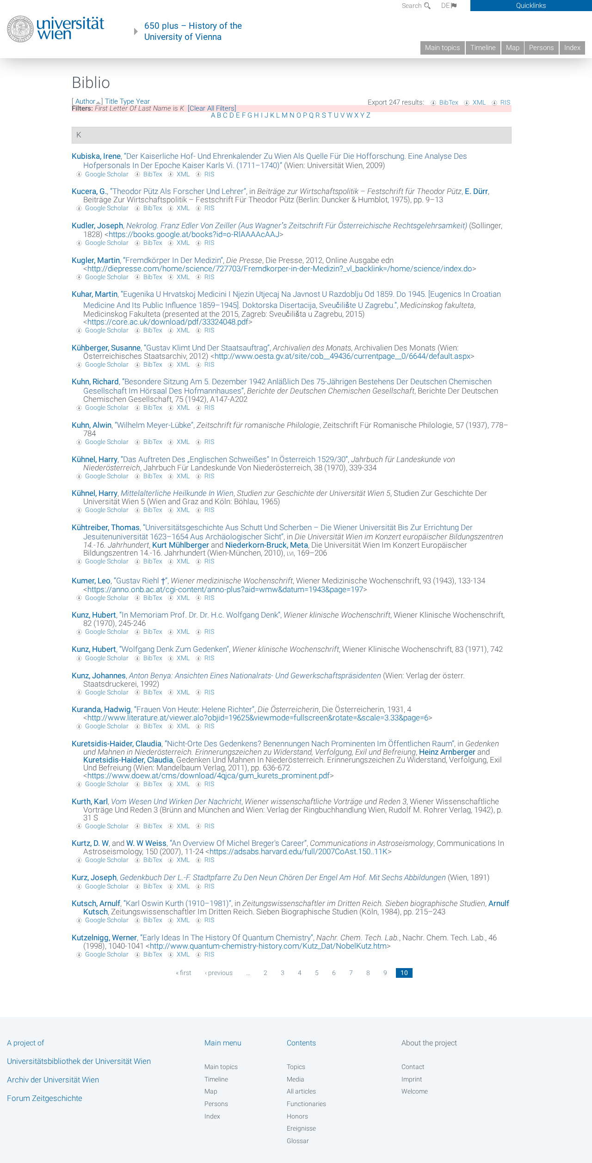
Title (111, 101)
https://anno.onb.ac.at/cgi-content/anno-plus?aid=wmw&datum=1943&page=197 (225, 589)
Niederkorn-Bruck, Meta (266, 545)
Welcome (414, 1091)
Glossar (298, 1140)
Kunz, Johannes (99, 675)
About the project (429, 1042)
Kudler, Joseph (97, 225)
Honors (297, 1116)
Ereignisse (301, 1128)
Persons (541, 48)
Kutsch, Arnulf (96, 903)
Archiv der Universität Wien (53, 1079)
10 (404, 972)
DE (445, 5)
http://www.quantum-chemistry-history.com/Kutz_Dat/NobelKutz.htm (268, 945)
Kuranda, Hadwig (101, 709)
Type (127, 101)
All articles (301, 1091)
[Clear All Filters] (212, 108)
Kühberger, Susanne (106, 347)
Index (572, 48)
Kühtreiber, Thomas (106, 527)
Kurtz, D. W (90, 843)
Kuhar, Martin (94, 294)
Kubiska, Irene (96, 156)
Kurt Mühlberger (180, 545)
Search (412, 5)
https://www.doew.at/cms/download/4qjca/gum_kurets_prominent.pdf (208, 775)
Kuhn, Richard (95, 381)
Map (512, 48)
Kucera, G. (89, 191)
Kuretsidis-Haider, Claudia (116, 743)
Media (295, 1079)
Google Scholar (107, 174)
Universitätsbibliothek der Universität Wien (79, 1061)
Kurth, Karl (90, 801)
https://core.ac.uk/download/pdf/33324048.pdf (167, 321)
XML (479, 102)
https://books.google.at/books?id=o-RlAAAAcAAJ (194, 234)
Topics (296, 1066)
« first (183, 972)
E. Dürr (476, 191)
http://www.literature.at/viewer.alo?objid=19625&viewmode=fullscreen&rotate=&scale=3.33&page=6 (257, 717)
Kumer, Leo (91, 580)
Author (85, 101)
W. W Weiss (146, 843)
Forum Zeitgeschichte (44, 1098)
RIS (505, 102)
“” (275, 160)
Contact (413, 1066)
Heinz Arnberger (447, 752)
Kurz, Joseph (94, 877)
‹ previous (219, 972)
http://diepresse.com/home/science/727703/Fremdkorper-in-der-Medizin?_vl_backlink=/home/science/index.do (279, 268)
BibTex (448, 102)
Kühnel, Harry (94, 459)
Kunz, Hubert (94, 614)
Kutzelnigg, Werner (104, 937)
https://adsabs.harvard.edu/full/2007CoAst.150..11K (299, 851)
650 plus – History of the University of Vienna (193, 31)
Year (143, 101)
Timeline (483, 48)
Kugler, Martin (96, 260)
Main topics (442, 48)
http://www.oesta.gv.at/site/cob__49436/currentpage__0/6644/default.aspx (342, 356)
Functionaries (306, 1103)
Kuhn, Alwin (91, 425)
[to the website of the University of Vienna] (56, 29)
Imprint (411, 1079)
